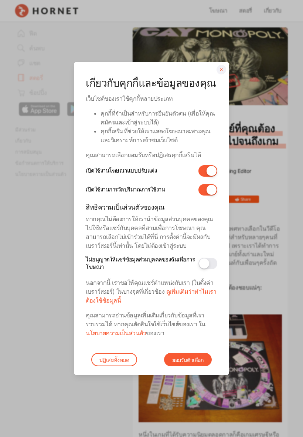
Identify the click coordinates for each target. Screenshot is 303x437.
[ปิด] (221, 69)
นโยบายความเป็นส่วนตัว (116, 333)
